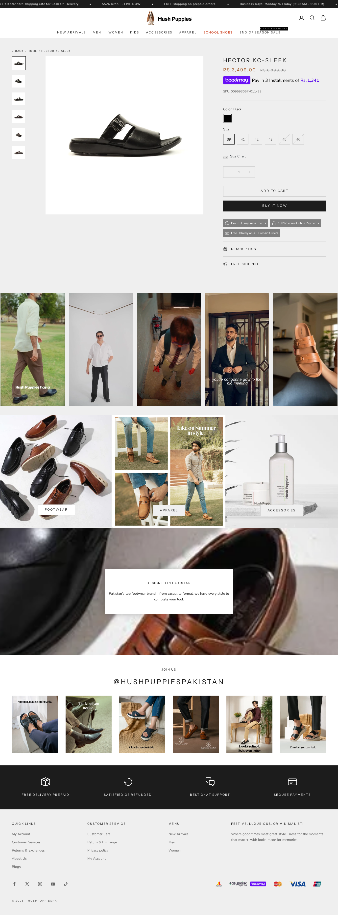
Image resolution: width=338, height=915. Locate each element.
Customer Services (26, 842)
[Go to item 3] (19, 99)
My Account (21, 834)
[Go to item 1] (19, 63)
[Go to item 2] (19, 81)
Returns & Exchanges (28, 850)
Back (19, 51)
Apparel (188, 32)
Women (115, 32)
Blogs (16, 866)
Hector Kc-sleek (56, 51)
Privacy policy (97, 850)
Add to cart (275, 191)
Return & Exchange (102, 842)
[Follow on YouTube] (52, 884)
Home (32, 51)
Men (97, 32)
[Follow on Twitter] (27, 884)
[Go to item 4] (19, 117)
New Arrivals (71, 32)
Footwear (56, 509)
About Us (19, 858)
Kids (134, 32)
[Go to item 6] (19, 152)
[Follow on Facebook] (14, 884)
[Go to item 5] (19, 135)
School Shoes (218, 32)
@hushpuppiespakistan (169, 682)
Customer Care (98, 834)
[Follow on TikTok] (65, 884)
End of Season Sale (260, 32)
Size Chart (238, 156)
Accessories (159, 32)
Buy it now (274, 206)
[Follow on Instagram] (40, 884)
